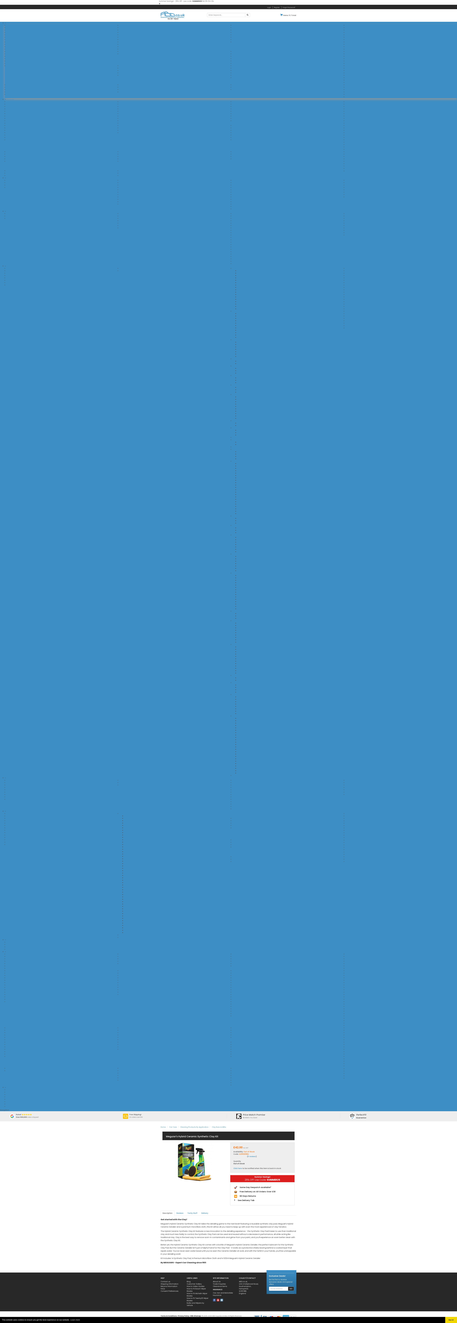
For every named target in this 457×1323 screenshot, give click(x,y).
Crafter (240, 728)
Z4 (238, 335)
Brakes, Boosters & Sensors (357, 963)
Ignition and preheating (17, 978)
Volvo (126, 930)
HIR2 (121, 51)
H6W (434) (350, 47)
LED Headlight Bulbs (15, 102)
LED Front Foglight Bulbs (16, 104)
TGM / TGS (241, 454)
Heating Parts (125, 1040)
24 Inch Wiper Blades (241, 249)
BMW (235, 311)
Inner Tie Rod (238, 1044)
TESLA (235, 675)
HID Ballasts (350, 183)
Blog (189, 1281)
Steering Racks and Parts (243, 1052)
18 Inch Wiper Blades (241, 235)
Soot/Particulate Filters (355, 992)
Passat (240, 744)
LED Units (10, 133)
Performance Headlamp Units (19, 268)
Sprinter (240, 502)
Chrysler (127, 832)
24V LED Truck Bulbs (15, 140)
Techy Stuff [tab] (192, 1213)
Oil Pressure (238, 997)
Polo (239, 747)
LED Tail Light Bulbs (14, 118)
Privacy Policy (183, 1316)
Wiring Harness (126, 992)
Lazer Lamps (12, 280)
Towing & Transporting (16, 840)
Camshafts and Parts (242, 973)
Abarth (127, 816)
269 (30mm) (125, 156)
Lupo (239, 742)
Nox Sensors (351, 1021)
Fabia (239, 652)
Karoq (240, 654)
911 (238, 559)
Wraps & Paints (13, 799)
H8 (121, 37)
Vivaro (240, 690)
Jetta (239, 737)
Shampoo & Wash (240, 780)
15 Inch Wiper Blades (241, 228)
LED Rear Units (12, 273)
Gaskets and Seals (241, 987)
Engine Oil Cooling (127, 1037)
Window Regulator (240, 963)
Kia (125, 873)
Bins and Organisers (15, 835)
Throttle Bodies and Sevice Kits (245, 1009)
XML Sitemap (195, 1316)
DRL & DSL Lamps (353, 292)
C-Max (240, 397)
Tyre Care (11, 787)
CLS (238, 483)
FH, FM (239, 699)
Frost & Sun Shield (353, 847)
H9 (121, 39)
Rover (126, 906)
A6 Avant (241, 294)
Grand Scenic (243, 583)
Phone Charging (353, 857)
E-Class (240, 485)
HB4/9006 (237, 202)
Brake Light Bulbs (14, 42)
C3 (238, 347)
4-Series (240, 613)
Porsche (236, 554)
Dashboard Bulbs (14, 56)
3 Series (240, 316)
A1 (238, 271)
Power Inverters (239, 845)
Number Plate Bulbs (15, 47)
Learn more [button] (75, 1320)
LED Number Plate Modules (357, 275)
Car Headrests (13, 832)
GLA (239, 492)
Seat (234, 621)
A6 (238, 292)
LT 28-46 (240, 740)
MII (238, 635)
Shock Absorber (352, 1052)
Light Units (10, 266)
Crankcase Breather (241, 978)
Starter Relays (125, 987)
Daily (239, 423)
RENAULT (236, 573)
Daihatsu (128, 844)
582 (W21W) (237, 58)
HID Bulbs (349, 187)
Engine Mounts (239, 985)
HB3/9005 (237, 199)
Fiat (234, 385)
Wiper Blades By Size (15, 216)
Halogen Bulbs (12, 23)
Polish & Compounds (242, 782)
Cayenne (241, 561)
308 (239, 544)
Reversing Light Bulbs (15, 49)
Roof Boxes (11, 816)
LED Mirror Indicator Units (17, 275)
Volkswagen (125, 268)
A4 (238, 285)
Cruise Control (126, 978)
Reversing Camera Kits (355, 833)
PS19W (235, 137)
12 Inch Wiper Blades (241, 221)
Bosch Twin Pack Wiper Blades (358, 221)
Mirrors (9, 994)
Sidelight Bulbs (13, 32)
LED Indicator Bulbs (14, 109)
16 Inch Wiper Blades (241, 230)
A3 (238, 278)
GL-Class (241, 490)
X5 (238, 330)
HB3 (121, 47)
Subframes (350, 1056)
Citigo (239, 647)
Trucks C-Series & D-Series (248, 597)
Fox (238, 732)
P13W (235, 135)
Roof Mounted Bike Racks (243, 823)
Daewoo (128, 842)
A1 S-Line (240, 273)
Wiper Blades (11, 211)
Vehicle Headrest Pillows (356, 850)
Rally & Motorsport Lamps (357, 297)
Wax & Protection (240, 787)
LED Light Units (12, 1099)
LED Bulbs (10, 99)
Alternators (124, 973)
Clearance (11, 1092)
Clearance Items (220, 1286)
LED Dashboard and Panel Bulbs (20, 130)
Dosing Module (352, 973)
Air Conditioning (126, 1028)
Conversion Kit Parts (15, 185)
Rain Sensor (124, 1071)
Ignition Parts (238, 1035)
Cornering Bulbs (13, 30)
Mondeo (241, 411)
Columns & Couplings (242, 1042)
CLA (239, 478)
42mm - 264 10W (14, 92)
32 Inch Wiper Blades (241, 261)
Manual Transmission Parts (18, 1047)
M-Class (240, 494)
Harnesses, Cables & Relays (357, 180)
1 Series (240, 313)
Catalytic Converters (354, 971)
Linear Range (351, 309)
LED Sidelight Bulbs (14, 106)
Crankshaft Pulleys (240, 980)
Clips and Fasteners (241, 956)
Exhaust (10, 966)
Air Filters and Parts (354, 997)
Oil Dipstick (237, 994)
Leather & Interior (240, 797)
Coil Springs (351, 1047)
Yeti (238, 671)
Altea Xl (240, 623)
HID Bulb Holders (352, 185)
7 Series (240, 321)
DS (234, 375)
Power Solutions (13, 830)
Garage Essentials (14, 992)
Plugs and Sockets (127, 982)
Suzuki (126, 921)
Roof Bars (11, 813)
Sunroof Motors (352, 1035)
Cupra (127, 837)
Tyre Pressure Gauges (355, 792)
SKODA (235, 644)
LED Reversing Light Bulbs (17, 123)
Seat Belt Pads (352, 852)
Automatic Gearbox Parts (17, 1028)
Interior (9, 980)
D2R (121, 185)
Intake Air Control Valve (242, 990)
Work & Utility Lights (354, 299)
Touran (240, 759)
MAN (234, 449)
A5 (238, 287)
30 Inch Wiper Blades (241, 259)
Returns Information (169, 1286)
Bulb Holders (351, 1069)
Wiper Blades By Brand (16, 213)
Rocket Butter (351, 782)
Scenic (240, 592)
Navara (240, 528)
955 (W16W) (124, 73)
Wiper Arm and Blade (355, 228)
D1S (121, 183)
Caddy (240, 725)
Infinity (127, 861)
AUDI (234, 268)
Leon (239, 633)
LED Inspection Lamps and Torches (247, 1075)
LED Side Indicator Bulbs (17, 125)
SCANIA (235, 611)
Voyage (240, 771)
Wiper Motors (125, 1075)
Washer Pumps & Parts (129, 1078)
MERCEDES (237, 461)
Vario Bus (241, 509)
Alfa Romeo (129, 818)
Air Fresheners (12, 780)
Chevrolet (128, 830)
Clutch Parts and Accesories (19, 1030)
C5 (238, 352)
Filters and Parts (13, 1040)
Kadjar (240, 585)
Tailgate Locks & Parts (355, 1037)
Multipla (240, 387)
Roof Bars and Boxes (15, 1104)
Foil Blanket (350, 845)
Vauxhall (236, 682)
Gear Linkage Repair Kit (16, 1044)
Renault (127, 904)
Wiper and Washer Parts (17, 990)
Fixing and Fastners (241, 1068)
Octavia (240, 659)
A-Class (240, 466)
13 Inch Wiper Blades (241, 223)
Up (238, 768)
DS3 (239, 354)
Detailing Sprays (239, 794)
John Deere (237, 437)
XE (238, 430)
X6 (238, 333)
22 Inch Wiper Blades (241, 244)
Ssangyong (129, 916)
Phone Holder (351, 859)
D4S (121, 197)
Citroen (127, 835)
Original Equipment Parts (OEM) (20, 187)
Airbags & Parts (352, 1028)
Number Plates (13, 997)
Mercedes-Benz (131, 885)
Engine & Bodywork (241, 806)
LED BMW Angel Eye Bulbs (130, 171)
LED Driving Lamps (353, 294)
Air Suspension (352, 1042)
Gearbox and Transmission (18, 973)
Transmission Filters (354, 1004)
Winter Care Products (16, 797)
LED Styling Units (126, 173)
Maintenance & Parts (15, 952)
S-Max (240, 413)
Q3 (238, 302)
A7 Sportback (243, 297)
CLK (238, 480)
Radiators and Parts (128, 1042)
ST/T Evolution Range (354, 313)
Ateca (239, 625)
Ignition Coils (238, 1032)
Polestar (127, 899)
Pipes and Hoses (240, 1002)
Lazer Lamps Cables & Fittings (358, 326)
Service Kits (11, 1049)
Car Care (10, 778)
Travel (8, 811)
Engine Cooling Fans (128, 1035)
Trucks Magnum (244, 599)
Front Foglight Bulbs (15, 28)
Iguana (123, 221)
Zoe (239, 606)
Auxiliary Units (12, 278)
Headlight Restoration (16, 792)
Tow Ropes (237, 859)
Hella (122, 225)
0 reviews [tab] (252, 1156)
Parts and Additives (354, 987)
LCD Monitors (351, 828)
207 (238, 540)
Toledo (240, 640)
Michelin (123, 218)
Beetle (240, 721)
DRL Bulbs (11, 37)
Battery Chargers (240, 840)
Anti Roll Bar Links (353, 1044)
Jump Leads (238, 842)
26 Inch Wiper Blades (241, 254)
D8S (121, 202)
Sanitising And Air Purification (19, 794)
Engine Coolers (126, 1032)
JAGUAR (236, 428)
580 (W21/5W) (351, 56)
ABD (121, 223)
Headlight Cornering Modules (358, 192)
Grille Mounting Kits (354, 306)
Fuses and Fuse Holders (243, 1071)
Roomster (241, 663)
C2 (238, 344)
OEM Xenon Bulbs (14, 1102)
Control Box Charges (241, 975)
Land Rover (237, 447)
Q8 (238, 306)
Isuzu (126, 863)
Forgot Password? (289, 7)
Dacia (126, 840)
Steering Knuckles (353, 1054)
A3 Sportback (243, 283)
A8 (238, 299)
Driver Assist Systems (128, 980)
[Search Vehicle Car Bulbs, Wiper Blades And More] (247, 15)
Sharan (240, 752)
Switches (123, 990)
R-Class (240, 497)
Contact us (165, 1281)
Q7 (238, 304)
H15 (121, 44)
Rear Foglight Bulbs (15, 39)
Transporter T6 (243, 766)
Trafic (239, 594)
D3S (121, 192)
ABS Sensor (350, 954)
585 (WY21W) (238, 61)
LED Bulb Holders (13, 135)
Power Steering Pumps (242, 1049)
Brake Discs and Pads (355, 956)
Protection (237, 1078)
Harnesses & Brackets (16, 285)
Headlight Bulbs (13, 25)
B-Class (240, 473)
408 (239, 547)
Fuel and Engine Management (19, 971)
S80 (239, 702)
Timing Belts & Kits (127, 956)
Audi (347, 280)
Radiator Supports (240, 961)
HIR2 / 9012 (124, 104)
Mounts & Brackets (354, 311)
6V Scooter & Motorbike (16, 63)
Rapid (239, 661)
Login (269, 7)
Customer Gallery (194, 1284)
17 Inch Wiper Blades (241, 233)
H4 (121, 32)
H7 (121, 35)
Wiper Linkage (125, 1073)
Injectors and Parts (354, 982)
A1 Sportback (242, 275)
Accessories (238, 804)
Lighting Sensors (353, 1073)
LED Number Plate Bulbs (16, 121)
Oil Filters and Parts (354, 1002)
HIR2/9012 (236, 204)
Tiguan (240, 754)
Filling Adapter (12, 1037)
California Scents (127, 780)
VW (234, 716)
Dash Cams (12, 823)
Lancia (235, 440)
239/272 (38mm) (127, 152)
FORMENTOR (242, 361)
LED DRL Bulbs (12, 111)
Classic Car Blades (354, 230)
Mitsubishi (128, 892)
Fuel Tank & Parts (353, 1018)
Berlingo (240, 342)
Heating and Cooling (15, 975)
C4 (238, 349)
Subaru (127, 918)
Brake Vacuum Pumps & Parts (358, 961)
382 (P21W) (237, 51)
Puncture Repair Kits (354, 790)
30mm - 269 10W (14, 87)
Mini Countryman (244, 521)
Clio (239, 578)
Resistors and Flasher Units (18, 137)
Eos (238, 730)
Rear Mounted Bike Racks (243, 821)
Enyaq (240, 649)
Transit (240, 416)
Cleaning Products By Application (21, 782)
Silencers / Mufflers (353, 990)
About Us (217, 1281)
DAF (234, 366)
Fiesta (239, 399)
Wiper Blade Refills (353, 233)
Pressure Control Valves (356, 1023)
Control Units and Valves (130, 1030)
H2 (121, 28)
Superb (240, 668)
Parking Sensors (352, 830)
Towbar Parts (12, 987)
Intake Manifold (239, 992)
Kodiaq (240, 656)
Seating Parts (351, 1032)
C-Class (240, 475)
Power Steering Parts (241, 1047)
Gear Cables (12, 1042)
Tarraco (240, 637)
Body (9, 956)
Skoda (127, 913)
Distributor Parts (239, 1028)
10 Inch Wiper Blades (241, 216)
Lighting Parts (12, 1002)
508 (239, 549)
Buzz (239, 723)
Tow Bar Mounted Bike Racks (245, 825)
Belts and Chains (14, 954)
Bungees (236, 857)
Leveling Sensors (353, 1049)
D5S (121, 199)
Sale (8, 1087)
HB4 (121, 49)
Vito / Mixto (242, 511)
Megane (240, 590)
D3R (121, 190)
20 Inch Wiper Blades (241, 240)
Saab (126, 909)
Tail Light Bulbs (13, 44)
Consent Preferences (169, 1291)
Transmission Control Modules (19, 1054)
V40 (239, 704)
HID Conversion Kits (15, 183)
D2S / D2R (123, 128)
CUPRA (235, 359)
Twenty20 (123, 216)
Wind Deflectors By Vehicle (357, 813)
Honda (127, 856)
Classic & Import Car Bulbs (18, 58)
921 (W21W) (350, 78)
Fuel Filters (350, 999)
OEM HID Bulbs (12, 180)
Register (277, 7)
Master (240, 587)
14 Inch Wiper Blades (241, 225)
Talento (240, 390)
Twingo (240, 604)
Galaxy (240, 406)
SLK (238, 499)
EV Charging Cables (15, 944)
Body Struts (237, 954)
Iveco (235, 421)
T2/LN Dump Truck (244, 504)
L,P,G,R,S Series (243, 616)
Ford (234, 394)
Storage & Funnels (240, 1082)
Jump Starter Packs (15, 947)
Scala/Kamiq (242, 666)
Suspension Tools (353, 1061)
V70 (238, 709)
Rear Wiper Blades (353, 218)
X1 (238, 325)
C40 (239, 697)
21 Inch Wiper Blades (241, 242)
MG (125, 887)
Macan (240, 563)
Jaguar (127, 868)
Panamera (241, 566)
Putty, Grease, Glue (240, 1080)
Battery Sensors (126, 975)
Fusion (240, 404)
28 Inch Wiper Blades (241, 256)
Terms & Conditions (169, 1316)
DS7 (238, 380)
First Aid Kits (350, 842)
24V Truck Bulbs (13, 66)
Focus (240, 402)
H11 (121, 42)
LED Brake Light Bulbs (15, 116)
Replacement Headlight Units (19, 271)
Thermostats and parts (129, 1044)
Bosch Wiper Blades (128, 213)
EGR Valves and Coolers (243, 982)
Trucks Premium (244, 602)
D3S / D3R (123, 130)
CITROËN (236, 340)
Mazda (127, 882)
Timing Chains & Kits (128, 961)
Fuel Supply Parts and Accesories (360, 1016)
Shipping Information (169, 1284)
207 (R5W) (350, 39)
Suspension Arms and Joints (358, 1059)
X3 (238, 328)
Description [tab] (167, 1213)
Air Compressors (353, 787)
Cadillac (127, 828)
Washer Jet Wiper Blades (356, 223)
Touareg (241, 756)
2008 (239, 537)
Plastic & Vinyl (238, 799)
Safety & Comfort (14, 837)
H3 (121, 30)
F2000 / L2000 (243, 452)
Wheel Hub (350, 1063)
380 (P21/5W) (351, 51)
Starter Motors (126, 985)
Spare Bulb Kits (352, 823)
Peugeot (128, 897)
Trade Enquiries (219, 1284)
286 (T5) (10, 171)
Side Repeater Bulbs (15, 51)
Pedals (235, 959)
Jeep (126, 871)
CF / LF (240, 368)
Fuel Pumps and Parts (355, 1013)
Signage (10, 999)
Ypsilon (240, 442)
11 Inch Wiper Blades (241, 218)
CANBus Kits (351, 304)
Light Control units (353, 1071)
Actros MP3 (242, 468)
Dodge (127, 847)
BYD (125, 825)
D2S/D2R (236, 206)
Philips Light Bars (13, 283)
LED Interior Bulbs (14, 128)
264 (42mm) (125, 154)
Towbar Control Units (15, 1068)
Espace (240, 580)
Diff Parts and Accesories (17, 1032)
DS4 (239, 378)
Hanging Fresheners (128, 782)
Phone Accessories (15, 842)
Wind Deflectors (13, 818)
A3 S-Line (241, 280)
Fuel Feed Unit (351, 1009)
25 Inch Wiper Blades (241, 252)
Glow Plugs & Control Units (244, 1030)
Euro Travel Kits (352, 818)
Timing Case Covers (128, 959)
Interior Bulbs (12, 54)
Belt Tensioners (126, 954)
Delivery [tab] (204, 1213)
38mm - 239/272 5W (15, 89)
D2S (121, 187)
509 (8, 173)
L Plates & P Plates (14, 844)
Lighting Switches (353, 1076)
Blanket (349, 840)
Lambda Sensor (352, 985)
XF (238, 371)
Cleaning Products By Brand (18, 785)
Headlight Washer (127, 1068)
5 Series (240, 318)
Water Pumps (238, 1013)
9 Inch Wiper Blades (241, 213)
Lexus (126, 878)
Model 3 (240, 678)
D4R (121, 194)
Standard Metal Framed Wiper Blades (362, 216)
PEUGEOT (236, 535)
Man (126, 880)
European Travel (13, 825)
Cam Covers (238, 971)
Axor (239, 471)
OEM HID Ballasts (353, 194)
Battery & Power (13, 940)
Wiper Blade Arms (353, 225)
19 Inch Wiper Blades (241, 237)
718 (238, 556)
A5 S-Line (241, 290)
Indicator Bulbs (13, 35)
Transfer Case (12, 1052)
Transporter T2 (243, 761)
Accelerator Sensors (128, 971)
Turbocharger (238, 1011)
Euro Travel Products (354, 821)
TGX (239, 456)
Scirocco (241, 749)
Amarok (240, 718)
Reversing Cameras (354, 835)
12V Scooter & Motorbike (17, 61)
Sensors (236, 1004)
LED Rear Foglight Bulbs (16, 113)
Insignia (240, 687)
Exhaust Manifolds (353, 975)
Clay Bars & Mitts (240, 785)
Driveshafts (11, 1035)
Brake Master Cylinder (355, 959)
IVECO (126, 866)
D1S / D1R (123, 125)
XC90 (239, 711)
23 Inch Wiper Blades (241, 247)
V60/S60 (240, 706)
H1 (120, 25)
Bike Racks (11, 821)
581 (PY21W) (237, 56)
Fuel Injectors (351, 1011)
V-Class (240, 506)
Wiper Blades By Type (16, 218)
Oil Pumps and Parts (241, 999)
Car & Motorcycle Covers (17, 790)
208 (239, 542)
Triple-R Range (352, 316)
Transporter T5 (243, 763)
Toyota (127, 923)
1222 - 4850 (242, 463)
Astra (239, 685)
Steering (10, 982)
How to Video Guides (195, 1286)
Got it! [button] (451, 1320)
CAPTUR (240, 575)
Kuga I (240, 409)
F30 (238, 323)
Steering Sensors (240, 1054)
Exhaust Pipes (351, 978)
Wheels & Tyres (239, 790)
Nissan (235, 525)
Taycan (240, 568)
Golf (239, 735)
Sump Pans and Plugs (242, 1006)
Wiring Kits (350, 321)
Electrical (10, 961)
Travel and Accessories (16, 1106)
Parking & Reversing (15, 828)
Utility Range (351, 318)
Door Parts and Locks (355, 1030)
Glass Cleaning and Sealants (245, 792)
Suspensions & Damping (17, 985)
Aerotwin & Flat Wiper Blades (358, 213)
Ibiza (239, 630)
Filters (9, 968)
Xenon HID (10, 178)
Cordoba (241, 628)
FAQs (163, 1289)
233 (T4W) (350, 42)
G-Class (240, 487)
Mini (234, 516)
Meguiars (350, 780)
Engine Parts (12, 963)
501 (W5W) (350, 44)
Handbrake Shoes (353, 966)
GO (291, 1289)
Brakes (9, 959)
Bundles (236, 802)
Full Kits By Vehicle (127, 813)
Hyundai (127, 859)
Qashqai (241, 530)
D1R (121, 180)
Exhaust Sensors (352, 980)
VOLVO (235, 694)
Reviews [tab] (179, 1213)
